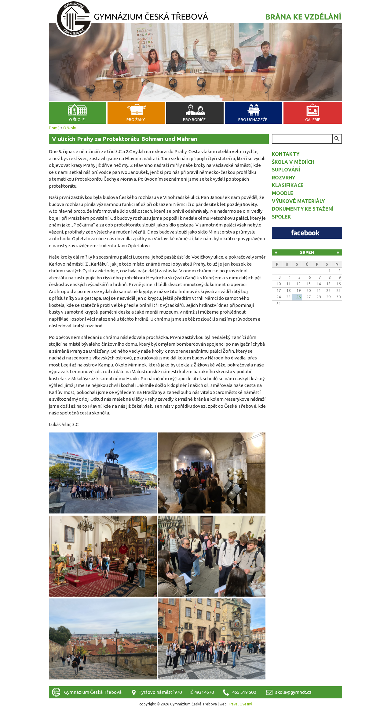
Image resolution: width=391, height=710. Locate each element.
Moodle (282, 193)
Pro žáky (135, 119)
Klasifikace (288, 185)
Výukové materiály (298, 201)
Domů (54, 128)
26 (298, 297)
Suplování (286, 169)
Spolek (281, 216)
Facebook (307, 233)
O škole (77, 119)
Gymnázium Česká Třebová (195, 20)
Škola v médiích (293, 162)
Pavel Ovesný (240, 704)
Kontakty (285, 154)
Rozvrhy (283, 177)
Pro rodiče (194, 119)
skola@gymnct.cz (293, 692)
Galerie (312, 119)
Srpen (307, 252)
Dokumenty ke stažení (303, 209)
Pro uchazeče (252, 119)
